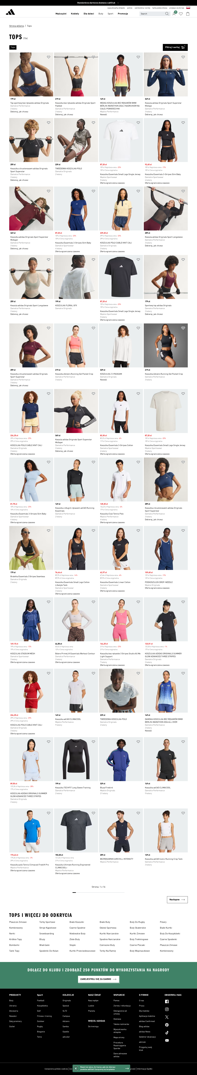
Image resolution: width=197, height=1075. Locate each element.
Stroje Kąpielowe (47, 928)
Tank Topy (14, 951)
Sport (110, 14)
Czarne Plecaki (137, 945)
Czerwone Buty (107, 945)
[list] (86, 47)
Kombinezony (16, 928)
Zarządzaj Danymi (77, 1069)
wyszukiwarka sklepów (116, 8)
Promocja (123, 14)
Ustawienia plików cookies (56, 1069)
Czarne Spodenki (168, 939)
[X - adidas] (176, 1017)
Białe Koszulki (77, 922)
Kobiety (75, 14)
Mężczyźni (61, 14)
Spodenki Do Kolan (48, 951)
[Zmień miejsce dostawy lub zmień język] (188, 8)
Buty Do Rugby (137, 922)
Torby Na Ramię (108, 951)
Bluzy (42, 939)
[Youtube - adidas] (176, 1041)
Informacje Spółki (144, 1069)
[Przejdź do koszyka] (187, 13)
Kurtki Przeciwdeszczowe (82, 951)
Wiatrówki (44, 945)
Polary (163, 922)
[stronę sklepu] (10, 12)
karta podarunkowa (159, 8)
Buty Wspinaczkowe (140, 951)
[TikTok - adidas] (176, 1033)
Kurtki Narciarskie (109, 934)
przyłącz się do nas (176, 8)
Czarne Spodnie (77, 928)
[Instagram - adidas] (176, 1010)
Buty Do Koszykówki (170, 934)
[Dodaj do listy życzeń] (48, 57)
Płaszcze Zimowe (18, 922)
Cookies (89, 1069)
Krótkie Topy (15, 939)
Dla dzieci (89, 14)
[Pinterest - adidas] (176, 1025)
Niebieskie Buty (77, 934)
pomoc (129, 8)
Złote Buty (75, 939)
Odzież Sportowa (108, 928)
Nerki (12, 934)
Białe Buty (105, 922)
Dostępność (130, 1069)
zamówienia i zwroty (142, 8)
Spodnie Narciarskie (110, 939)
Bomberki (14, 945)
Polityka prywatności (103, 1069)
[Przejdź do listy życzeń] (180, 13)
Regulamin (119, 1069)
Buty (100, 14)
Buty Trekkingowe (139, 939)
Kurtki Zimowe (137, 934)
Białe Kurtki (166, 928)
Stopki (73, 945)
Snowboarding (46, 934)
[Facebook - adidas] (176, 1002)
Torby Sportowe (47, 922)
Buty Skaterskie (138, 928)
